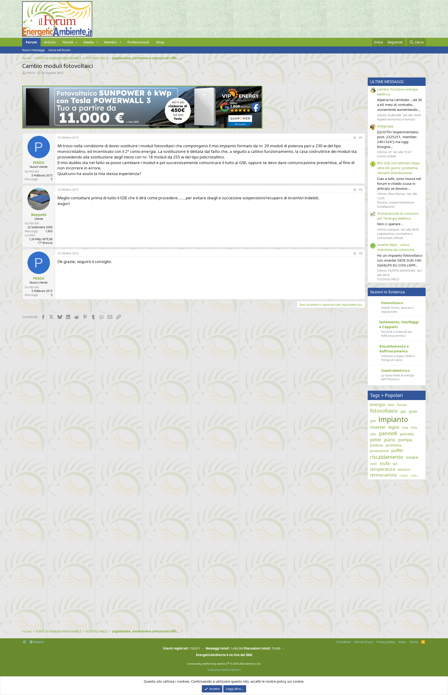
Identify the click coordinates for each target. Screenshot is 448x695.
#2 (361, 190)
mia (405, 427)
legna (393, 427)
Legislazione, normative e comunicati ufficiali (394, 236)
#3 (361, 253)
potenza (376, 445)
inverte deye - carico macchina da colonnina (395, 247)
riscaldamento (386, 457)
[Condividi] (354, 137)
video (414, 475)
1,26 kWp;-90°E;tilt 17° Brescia (40, 241)
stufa (385, 463)
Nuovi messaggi (33, 50)
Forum (31, 42)
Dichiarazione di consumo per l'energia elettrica (398, 216)
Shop (160, 42)
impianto (393, 419)
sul (394, 463)
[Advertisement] (162, 358)
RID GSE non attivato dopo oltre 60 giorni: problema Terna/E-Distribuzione (398, 168)
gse (373, 420)
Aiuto (402, 642)
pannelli (388, 433)
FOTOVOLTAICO (388, 279)
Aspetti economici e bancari (396, 119)
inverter (377, 427)
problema (393, 445)
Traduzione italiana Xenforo (224, 669)
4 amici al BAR (386, 156)
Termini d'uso (363, 642)
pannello (407, 434)
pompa (405, 439)
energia (377, 404)
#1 (361, 138)
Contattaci (343, 642)
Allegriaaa (385, 126)
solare (412, 457)
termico (404, 469)
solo (373, 463)
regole (404, 475)
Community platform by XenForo (224, 663)
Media (89, 42)
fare (391, 404)
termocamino (383, 475)
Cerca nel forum (59, 50)
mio (414, 427)
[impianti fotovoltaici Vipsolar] (142, 127)
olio (373, 434)
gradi (413, 411)
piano (389, 439)
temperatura (382, 469)
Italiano (38, 642)
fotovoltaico (384, 410)
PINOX (30, 73)
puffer (397, 450)
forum (402, 404)
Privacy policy (385, 642)
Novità (68, 42)
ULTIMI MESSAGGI (387, 81)
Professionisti (138, 42)
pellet (375, 439)
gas (403, 411)
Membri (110, 42)
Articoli (50, 42)
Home (414, 642)
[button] (77, 42)
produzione (379, 450)
